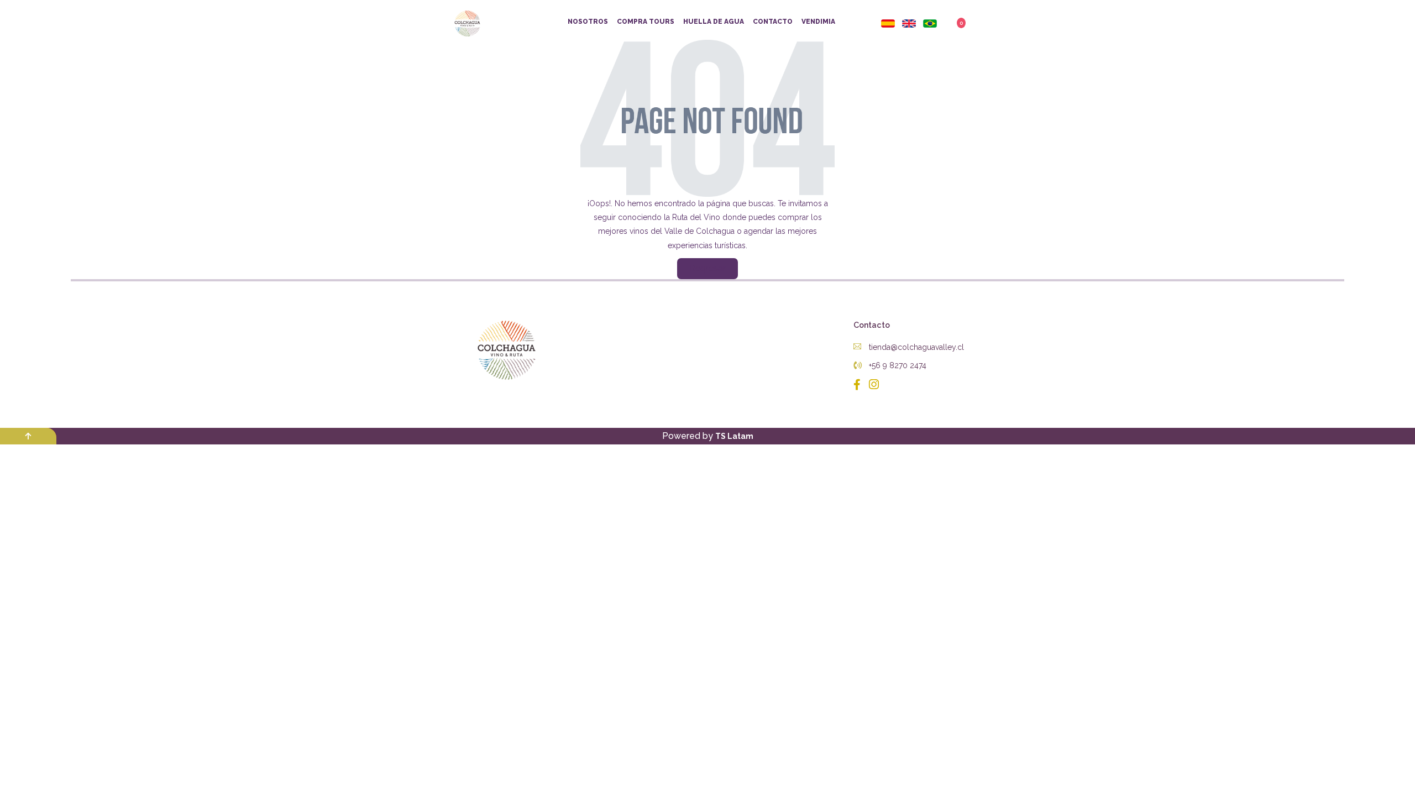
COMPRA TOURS (645, 21)
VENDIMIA (818, 21)
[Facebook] (858, 384)
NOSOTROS (588, 21)
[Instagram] (871, 384)
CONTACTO (773, 21)
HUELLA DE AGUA (713, 21)
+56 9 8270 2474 (896, 365)
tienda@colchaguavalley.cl (915, 347)
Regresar (707, 268)
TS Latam (734, 436)
